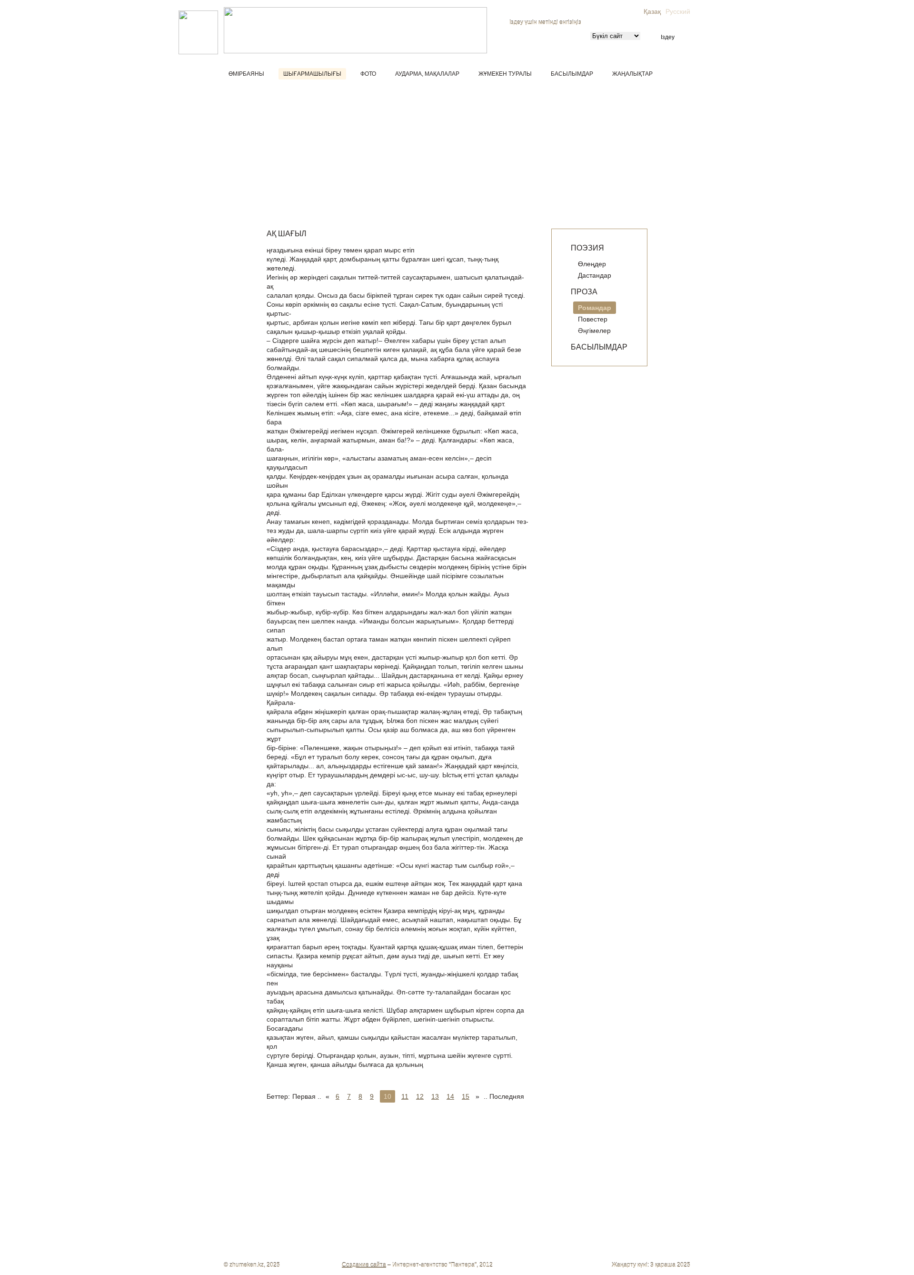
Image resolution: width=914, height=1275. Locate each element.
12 (420, 1096)
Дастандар (594, 275)
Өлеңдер (592, 264)
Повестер (592, 319)
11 (404, 1096)
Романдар (594, 307)
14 (450, 1096)
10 (387, 1096)
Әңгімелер (594, 330)
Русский (678, 11)
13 (435, 1096)
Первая (304, 1096)
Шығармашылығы (312, 73)
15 (465, 1096)
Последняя (506, 1096)
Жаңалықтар (632, 73)
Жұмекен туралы (505, 73)
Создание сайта (364, 1265)
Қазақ (652, 11)
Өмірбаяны (246, 73)
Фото (368, 73)
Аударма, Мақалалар (427, 73)
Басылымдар (572, 73)
